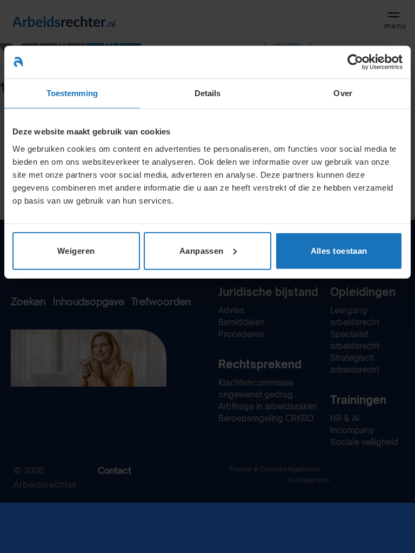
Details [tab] (208, 93)
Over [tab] (342, 93)
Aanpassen (201, 250)
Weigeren (76, 250)
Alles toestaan (339, 250)
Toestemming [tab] (72, 93)
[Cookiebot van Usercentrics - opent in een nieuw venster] (355, 62)
